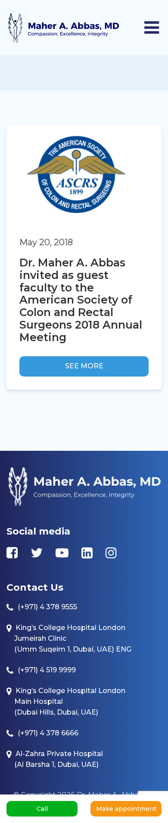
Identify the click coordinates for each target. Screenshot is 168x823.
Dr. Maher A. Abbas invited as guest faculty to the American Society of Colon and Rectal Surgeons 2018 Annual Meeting (80, 300)
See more (84, 366)
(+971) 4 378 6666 (48, 733)
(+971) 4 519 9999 (47, 670)
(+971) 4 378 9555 (47, 607)
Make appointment (126, 809)
